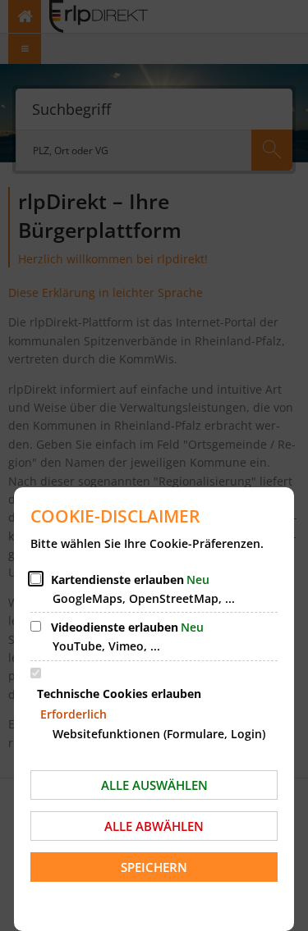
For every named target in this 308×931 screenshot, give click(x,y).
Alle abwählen (154, 826)
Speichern (154, 867)
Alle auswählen (154, 785)
